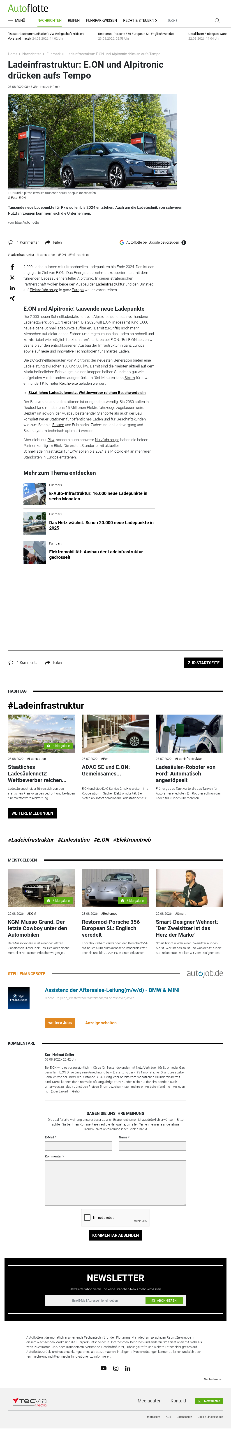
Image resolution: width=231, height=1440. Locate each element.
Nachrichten (49, 20)
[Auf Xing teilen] (12, 298)
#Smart (180, 913)
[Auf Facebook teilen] (12, 267)
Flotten (58, 424)
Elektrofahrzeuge (44, 290)
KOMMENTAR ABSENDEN (115, 1235)
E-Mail (49, 1137)
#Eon (105, 759)
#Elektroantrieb (132, 840)
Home (12, 54)
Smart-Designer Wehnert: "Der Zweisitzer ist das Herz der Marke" (187, 928)
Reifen (74, 20)
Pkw (51, 439)
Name (123, 1137)
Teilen (57, 242)
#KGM (31, 913)
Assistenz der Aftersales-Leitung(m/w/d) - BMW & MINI (112, 990)
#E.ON (101, 840)
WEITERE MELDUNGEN (32, 813)
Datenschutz (184, 1416)
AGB (168, 1416)
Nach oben (211, 1379)
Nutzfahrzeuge (107, 439)
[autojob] (205, 973)
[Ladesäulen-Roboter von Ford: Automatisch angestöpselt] (189, 734)
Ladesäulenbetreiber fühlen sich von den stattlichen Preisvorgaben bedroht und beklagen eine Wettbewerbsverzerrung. (41, 793)
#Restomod (109, 913)
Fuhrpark (53, 54)
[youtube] (103, 1368)
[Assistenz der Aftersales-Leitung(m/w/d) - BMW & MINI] (19, 997)
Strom (130, 377)
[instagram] (115, 1368)
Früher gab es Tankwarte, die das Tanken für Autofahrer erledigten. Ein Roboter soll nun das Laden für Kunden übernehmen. (188, 793)
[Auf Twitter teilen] (12, 277)
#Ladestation (36, 759)
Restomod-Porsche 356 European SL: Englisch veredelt (111, 928)
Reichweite (68, 383)
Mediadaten (150, 1401)
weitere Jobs (60, 1022)
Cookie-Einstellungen (210, 1416)
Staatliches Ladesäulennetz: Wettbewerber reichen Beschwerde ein (87, 392)
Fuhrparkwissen (101, 20)
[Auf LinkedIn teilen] (12, 288)
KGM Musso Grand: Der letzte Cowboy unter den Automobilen (37, 928)
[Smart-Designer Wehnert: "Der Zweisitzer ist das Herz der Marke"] (189, 888)
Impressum (153, 1416)
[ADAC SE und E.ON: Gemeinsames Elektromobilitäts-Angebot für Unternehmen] (115, 734)
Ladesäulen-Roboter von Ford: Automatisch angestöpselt (185, 773)
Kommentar (53, 1156)
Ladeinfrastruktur (110, 284)
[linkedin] (127, 1368)
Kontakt (178, 1401)
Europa (78, 290)
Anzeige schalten (101, 1022)
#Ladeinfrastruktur (46, 705)
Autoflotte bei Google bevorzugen (152, 242)
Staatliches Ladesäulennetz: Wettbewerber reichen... (37, 773)
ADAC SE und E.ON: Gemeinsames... (106, 770)
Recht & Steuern (138, 20)
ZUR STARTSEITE (203, 662)
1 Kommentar (27, 242)
